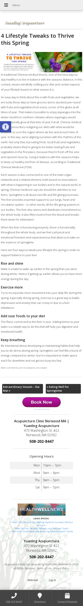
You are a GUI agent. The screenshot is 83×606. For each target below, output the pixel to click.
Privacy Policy (61, 568)
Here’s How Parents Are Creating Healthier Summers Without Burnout (42, 524)
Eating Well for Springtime (58, 388)
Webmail (32, 580)
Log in (52, 580)
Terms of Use (44, 568)
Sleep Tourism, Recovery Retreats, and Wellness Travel (41, 528)
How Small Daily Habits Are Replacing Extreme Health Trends (42, 531)
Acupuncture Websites (17, 564)
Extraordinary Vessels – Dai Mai (21, 388)
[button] (5, 126)
